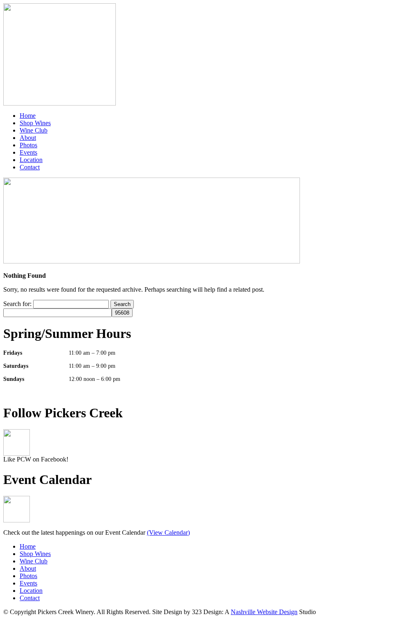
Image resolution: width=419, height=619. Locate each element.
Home (28, 115)
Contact (30, 167)
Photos (28, 145)
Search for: (17, 303)
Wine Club (33, 130)
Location (31, 159)
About (28, 137)
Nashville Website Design (264, 611)
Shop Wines (35, 122)
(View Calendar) (168, 532)
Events (28, 152)
